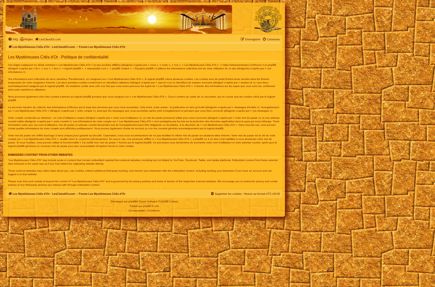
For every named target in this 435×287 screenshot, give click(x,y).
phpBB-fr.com (151, 206)
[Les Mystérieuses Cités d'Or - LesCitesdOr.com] (268, 19)
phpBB (132, 201)
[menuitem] (13, 39)
